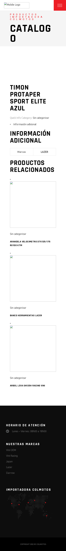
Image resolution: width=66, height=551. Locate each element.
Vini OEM (11, 450)
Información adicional (24, 124)
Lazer (9, 467)
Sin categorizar (41, 117)
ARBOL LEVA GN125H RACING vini (27, 385)
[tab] (33, 124)
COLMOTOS (41, 544)
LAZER (44, 151)
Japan (9, 461)
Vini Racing (12, 455)
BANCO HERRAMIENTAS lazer (26, 315)
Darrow (10, 472)
